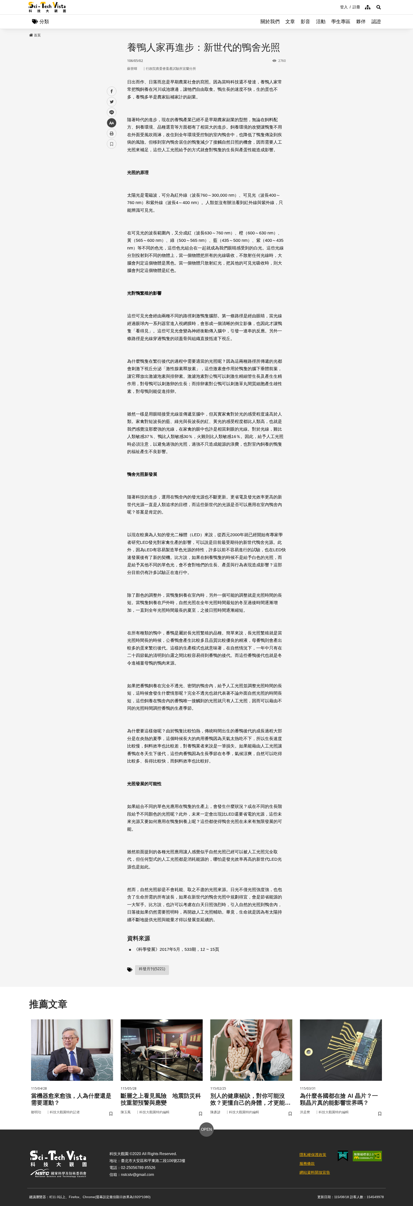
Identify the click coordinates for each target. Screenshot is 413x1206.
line (110, 112)
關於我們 (270, 21)
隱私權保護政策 (312, 1155)
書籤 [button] (111, 144)
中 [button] (112, 123)
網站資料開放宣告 (314, 1172)
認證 (376, 21)
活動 (321, 21)
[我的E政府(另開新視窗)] (343, 1156)
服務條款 (307, 1164)
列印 (111, 133)
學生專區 (340, 21)
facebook (111, 91)
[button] (378, 7)
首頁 (37, 35)
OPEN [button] (206, 1129)
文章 (290, 21)
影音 (305, 21)
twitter (111, 102)
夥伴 (361, 21)
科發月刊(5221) (152, 969)
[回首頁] (47, 7)
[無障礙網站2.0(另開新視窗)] (367, 1156)
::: (336, 6)
